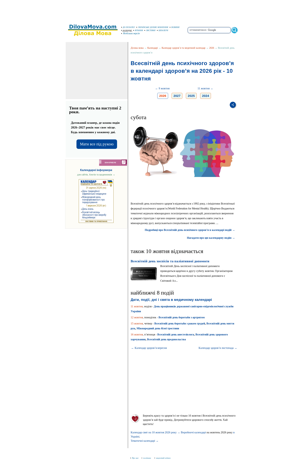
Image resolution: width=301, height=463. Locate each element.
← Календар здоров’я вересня (149, 347)
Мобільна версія (131, 33)
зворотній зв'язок (163, 458)
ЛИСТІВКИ (150, 30)
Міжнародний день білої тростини (158, 328)
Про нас (135, 458)
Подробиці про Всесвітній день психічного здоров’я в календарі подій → (190, 229)
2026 (211, 48)
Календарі (152, 48)
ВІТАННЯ (138, 30)
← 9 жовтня (162, 88)
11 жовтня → (205, 88)
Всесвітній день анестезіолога (175, 334)
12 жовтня (137, 317)
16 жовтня (137, 334)
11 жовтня (137, 306)
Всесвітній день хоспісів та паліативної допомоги (170, 261)
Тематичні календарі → (145, 440)
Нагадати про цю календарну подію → (211, 237)
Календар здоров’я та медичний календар (183, 48)
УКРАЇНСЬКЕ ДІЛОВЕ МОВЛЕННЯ (153, 27)
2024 (205, 96)
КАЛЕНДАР (127, 30)
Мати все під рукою (97, 144)
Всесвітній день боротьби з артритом (182, 317)
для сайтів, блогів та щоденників (96, 174)
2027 (176, 96)
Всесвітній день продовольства (166, 339)
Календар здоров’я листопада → (218, 347)
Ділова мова (137, 48)
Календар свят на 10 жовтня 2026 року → (155, 432)
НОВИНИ (175, 27)
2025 (191, 96)
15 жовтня (137, 323)
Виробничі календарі (193, 432)
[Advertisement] (150, 10)
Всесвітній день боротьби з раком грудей (179, 323)
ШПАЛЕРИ (163, 30)
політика (147, 458)
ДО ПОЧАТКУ (128, 27)
